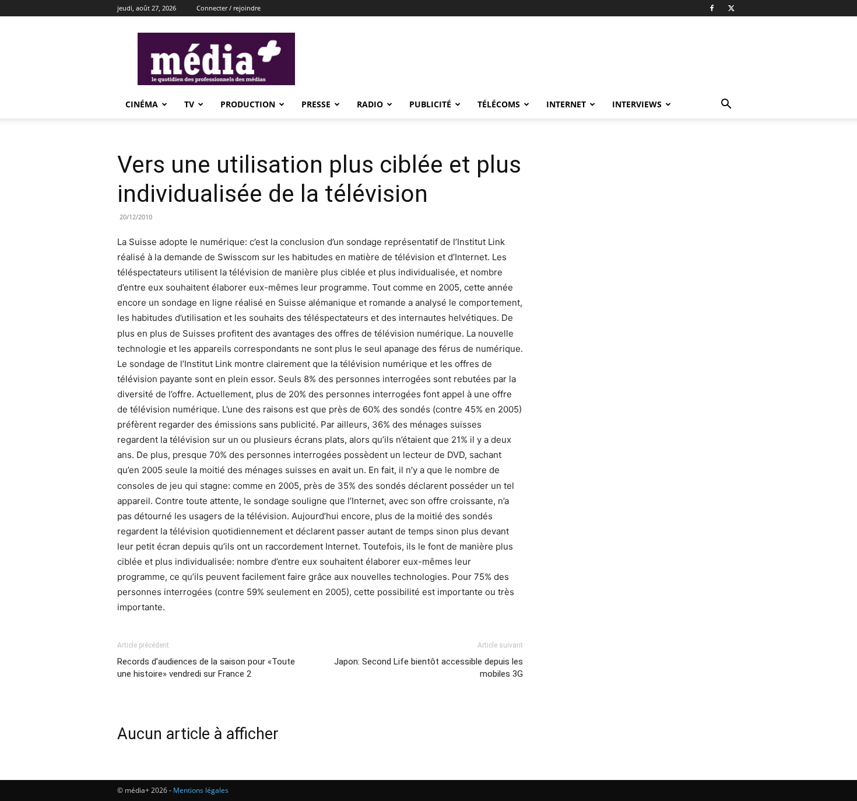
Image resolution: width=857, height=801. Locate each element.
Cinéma (141, 104)
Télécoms (498, 104)
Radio (370, 104)
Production (247, 104)
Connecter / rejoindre (228, 8)
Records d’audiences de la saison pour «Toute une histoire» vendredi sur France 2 (206, 667)
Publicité (430, 104)
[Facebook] (712, 8)
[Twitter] (731, 8)
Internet (566, 104)
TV (189, 104)
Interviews (637, 104)
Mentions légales (201, 790)
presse (316, 104)
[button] (726, 105)
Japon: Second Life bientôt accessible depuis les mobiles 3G (428, 667)
